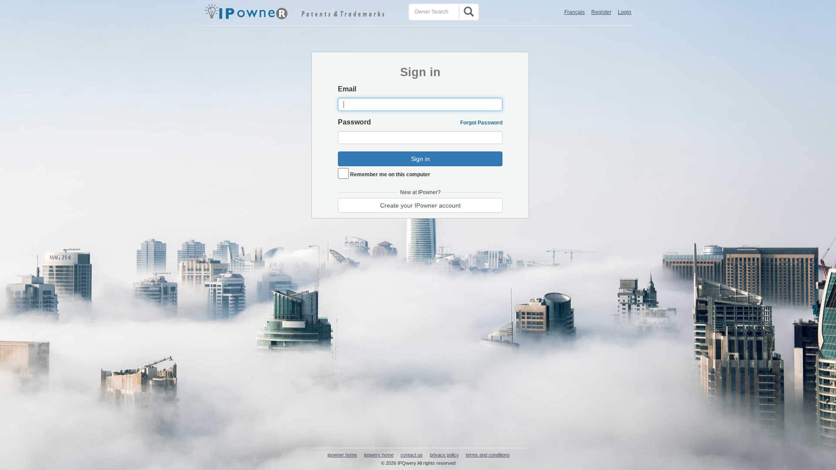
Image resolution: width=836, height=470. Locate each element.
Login (624, 12)
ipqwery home (379, 454)
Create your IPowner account (420, 205)
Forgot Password (481, 123)
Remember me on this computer (390, 174)
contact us (412, 454)
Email (347, 89)
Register (601, 12)
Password (354, 122)
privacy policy (444, 454)
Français (574, 12)
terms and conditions (488, 454)
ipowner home (342, 454)
